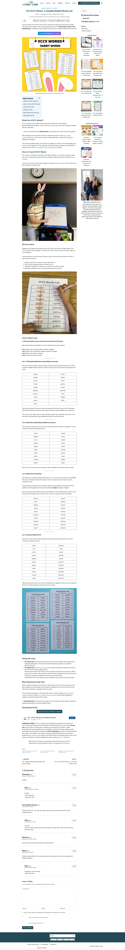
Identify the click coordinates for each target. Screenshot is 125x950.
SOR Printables (94, 15)
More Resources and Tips (31, 112)
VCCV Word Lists (29, 107)
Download (72, 717)
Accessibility (44, 944)
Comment (26, 889)
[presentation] (86, 42)
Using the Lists (28, 110)
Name (25, 908)
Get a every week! (49, 33)
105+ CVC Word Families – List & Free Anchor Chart (66, 761)
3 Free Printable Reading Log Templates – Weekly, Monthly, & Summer (97, 140)
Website (62, 908)
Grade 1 (44, 8)
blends (32, 137)
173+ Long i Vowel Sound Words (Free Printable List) (86, 115)
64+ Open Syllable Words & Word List (97, 114)
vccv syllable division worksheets (44, 147)
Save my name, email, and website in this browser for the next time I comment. (44, 912)
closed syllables (55, 125)
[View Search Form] (101, 3)
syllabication (69, 137)
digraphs (24, 137)
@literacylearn (65, 743)
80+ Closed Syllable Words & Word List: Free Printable (33, 761)
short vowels (67, 135)
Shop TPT (86, 18)
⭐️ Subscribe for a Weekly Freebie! (49, 711)
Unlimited (86, 15)
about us (100, 213)
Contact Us (53, 944)
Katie (38, 14)
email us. (60, 737)
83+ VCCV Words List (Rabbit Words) (42, 718)
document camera (43, 667)
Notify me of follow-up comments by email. (38, 917)
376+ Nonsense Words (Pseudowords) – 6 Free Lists (98, 94)
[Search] (101, 11)
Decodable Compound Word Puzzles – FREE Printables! (86, 140)
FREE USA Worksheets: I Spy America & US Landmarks (86, 162)
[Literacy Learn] (30, 3)
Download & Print (29, 115)
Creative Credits (36, 735)
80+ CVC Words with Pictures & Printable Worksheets (86, 52)
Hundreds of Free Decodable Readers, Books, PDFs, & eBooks (97, 52)
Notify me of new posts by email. (36, 923)
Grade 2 (49, 8)
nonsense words (59, 163)
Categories (84, 28)
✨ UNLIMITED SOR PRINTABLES (89, 3)
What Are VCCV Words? (31, 101)
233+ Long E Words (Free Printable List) (86, 92)
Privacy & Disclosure (33, 944)
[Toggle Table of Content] (38, 98)
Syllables (54, 8)
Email (44, 908)
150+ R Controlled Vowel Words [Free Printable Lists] (98, 73)
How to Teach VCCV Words (32, 104)
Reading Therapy (88, 21)
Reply (74, 774)
